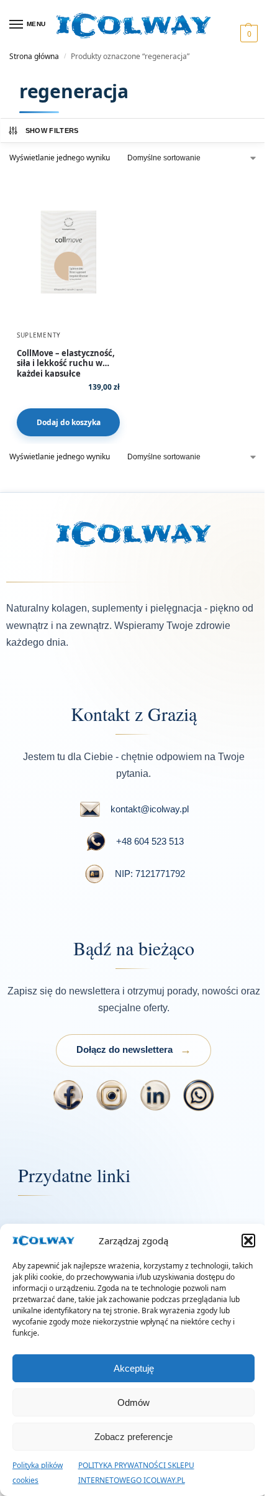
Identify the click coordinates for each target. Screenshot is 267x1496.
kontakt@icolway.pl (150, 809)
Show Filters (52, 130)
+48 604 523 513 (150, 841)
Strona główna (34, 56)
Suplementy (39, 335)
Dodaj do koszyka (69, 422)
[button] (248, 1240)
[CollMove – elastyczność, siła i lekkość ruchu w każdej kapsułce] (68, 251)
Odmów (133, 1402)
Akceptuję (134, 1368)
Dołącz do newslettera (124, 1049)
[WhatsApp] (198, 1095)
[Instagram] (111, 1095)
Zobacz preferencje (133, 1436)
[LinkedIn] (155, 1095)
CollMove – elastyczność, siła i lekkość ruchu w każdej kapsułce (66, 358)
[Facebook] (68, 1095)
